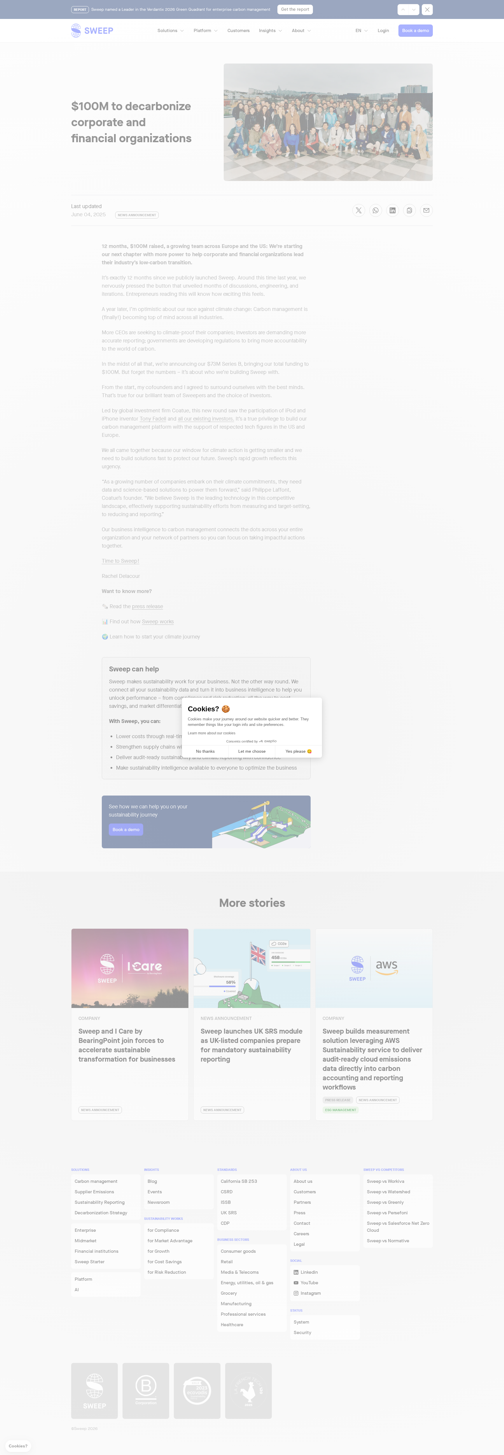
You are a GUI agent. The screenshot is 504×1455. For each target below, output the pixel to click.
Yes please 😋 (299, 751)
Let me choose (252, 751)
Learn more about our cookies (211, 733)
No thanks (205, 751)
